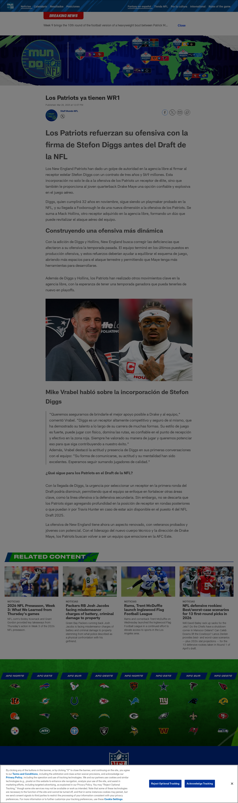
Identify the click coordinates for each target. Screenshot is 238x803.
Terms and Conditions (25, 773)
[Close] (232, 784)
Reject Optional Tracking (165, 783)
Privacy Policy (14, 777)
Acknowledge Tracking (200, 783)
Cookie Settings (113, 799)
